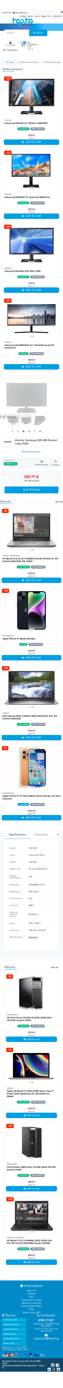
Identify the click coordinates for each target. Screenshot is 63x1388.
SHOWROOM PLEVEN (10, 1339)
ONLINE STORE (8, 1343)
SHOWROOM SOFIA (10, 1320)
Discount (5, 501)
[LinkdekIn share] (29, 431)
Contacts (31, 1294)
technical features (30, 452)
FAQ (31, 1297)
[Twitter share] (40, 431)
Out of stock (31, 490)
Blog (31, 1309)
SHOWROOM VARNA (10, 1329)
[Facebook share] (12, 431)
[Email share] (23, 431)
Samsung (33, 937)
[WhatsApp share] (34, 431)
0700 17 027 (7, 13)
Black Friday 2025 (31, 1312)
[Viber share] (18, 431)
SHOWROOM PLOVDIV (11, 1324)
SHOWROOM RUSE (10, 1334)
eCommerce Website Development (20, 1365)
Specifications (17, 834)
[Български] (62, 12)
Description (41, 834)
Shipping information (31, 1306)
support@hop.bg (21, 13)
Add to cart (33, 142)
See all (58, 502)
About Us (31, 1291)
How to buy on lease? (31, 1300)
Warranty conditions (31, 1303)
